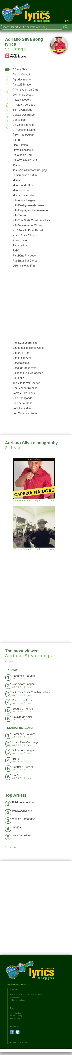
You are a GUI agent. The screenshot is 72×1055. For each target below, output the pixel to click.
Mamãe (17, 180)
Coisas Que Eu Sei (24, 114)
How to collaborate (18, 1000)
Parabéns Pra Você (24, 255)
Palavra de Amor (22, 245)
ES (61, 21)
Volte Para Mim (22, 408)
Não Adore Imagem (24, 200)
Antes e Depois (22, 99)
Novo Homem (21, 240)
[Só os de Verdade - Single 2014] (36, 523)
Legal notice (16, 1013)
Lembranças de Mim (25, 175)
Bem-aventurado (22, 109)
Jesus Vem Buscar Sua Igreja (30, 170)
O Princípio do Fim (24, 265)
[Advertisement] (36, 304)
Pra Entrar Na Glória (25, 260)
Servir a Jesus (21, 362)
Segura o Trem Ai (23, 352)
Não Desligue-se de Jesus (28, 205)
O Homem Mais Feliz (25, 160)
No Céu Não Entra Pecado (28, 230)
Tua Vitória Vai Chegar (26, 383)
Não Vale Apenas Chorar (27, 225)
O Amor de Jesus (23, 94)
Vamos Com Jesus (24, 393)
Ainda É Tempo (22, 84)
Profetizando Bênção (25, 342)
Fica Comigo (20, 145)
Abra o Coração (22, 74)
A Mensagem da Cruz (25, 89)
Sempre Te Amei (22, 357)
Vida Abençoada (22, 398)
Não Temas (19, 215)
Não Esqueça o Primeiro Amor (31, 210)
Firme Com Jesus (23, 150)
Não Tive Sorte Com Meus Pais (31, 220)
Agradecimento (22, 79)
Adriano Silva (21, 655)
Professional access (19, 1042)
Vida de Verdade (22, 403)
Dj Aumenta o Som (24, 129)
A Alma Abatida (22, 69)
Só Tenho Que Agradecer (28, 373)
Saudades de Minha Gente (28, 347)
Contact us (15, 997)
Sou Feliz (18, 378)
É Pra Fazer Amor (23, 134)
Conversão (19, 119)
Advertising (15, 1018)
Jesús (16, 165)
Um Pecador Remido (25, 388)
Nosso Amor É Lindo (25, 235)
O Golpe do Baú (22, 155)
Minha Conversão (23, 195)
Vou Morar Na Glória (25, 413)
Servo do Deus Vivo (24, 367)
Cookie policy (16, 1016)
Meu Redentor (21, 190)
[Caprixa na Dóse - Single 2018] (36, 478)
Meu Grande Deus (23, 185)
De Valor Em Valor (23, 124)
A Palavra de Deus (24, 104)
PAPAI (16, 250)
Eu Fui (16, 139)
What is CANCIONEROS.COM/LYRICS (27, 994)
